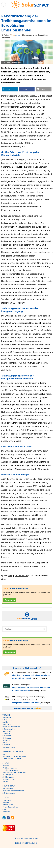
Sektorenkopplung (9, 729)
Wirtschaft (6, 38)
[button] (10, 89)
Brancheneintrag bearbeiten (12, 759)
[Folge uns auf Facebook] (8, 819)
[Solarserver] (30, 5)
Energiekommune (9, 747)
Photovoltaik (7, 718)
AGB (4, 809)
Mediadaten (7, 811)
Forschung (6, 740)
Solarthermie (7, 720)
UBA (10, 575)
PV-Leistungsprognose (10, 770)
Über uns (6, 802)
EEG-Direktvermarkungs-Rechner (14, 772)
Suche (5, 754)
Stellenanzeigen (8, 779)
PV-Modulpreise (8, 775)
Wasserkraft (7, 736)
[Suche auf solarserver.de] (44, 629)
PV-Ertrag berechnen (10, 768)
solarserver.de (21, 575)
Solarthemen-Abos (9, 788)
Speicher (6, 722)
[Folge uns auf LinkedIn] (4, 819)
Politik (5, 742)
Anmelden (10, 600)
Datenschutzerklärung (10, 807)
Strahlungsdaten (8, 777)
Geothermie (7, 738)
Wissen (5, 781)
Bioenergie (6, 733)
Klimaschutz (27, 35)
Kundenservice (8, 805)
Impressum (7, 800)
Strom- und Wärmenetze (11, 727)
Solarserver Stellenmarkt (26, 668)
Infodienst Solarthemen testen (13, 791)
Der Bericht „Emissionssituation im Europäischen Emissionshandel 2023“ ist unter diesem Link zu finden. (24, 566)
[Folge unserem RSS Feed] (12, 819)
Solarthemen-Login (9, 793)
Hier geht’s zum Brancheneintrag (14, 756)
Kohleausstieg (41, 35)
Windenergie (7, 731)
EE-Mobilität (7, 724)
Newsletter (6, 766)
